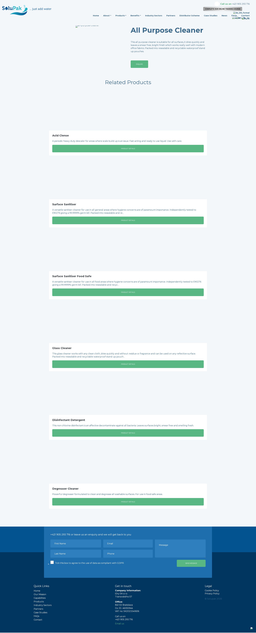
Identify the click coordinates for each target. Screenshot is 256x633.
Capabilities (40, 598)
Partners (170, 15)
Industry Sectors (153, 15)
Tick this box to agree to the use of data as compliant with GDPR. (89, 563)
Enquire (139, 64)
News (224, 15)
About (106, 15)
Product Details (128, 149)
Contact (38, 619)
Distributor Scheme (189, 15)
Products (120, 15)
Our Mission (40, 594)
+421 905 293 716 (235, 4)
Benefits (135, 15)
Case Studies (210, 15)
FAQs (36, 616)
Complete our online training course (222, 9)
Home (96, 15)
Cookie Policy (212, 590)
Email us (119, 623)
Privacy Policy (212, 593)
